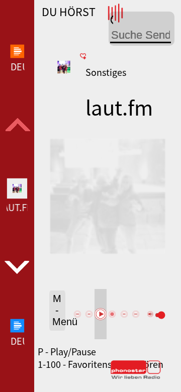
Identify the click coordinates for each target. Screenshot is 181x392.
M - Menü (59, 310)
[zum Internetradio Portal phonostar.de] (136, 377)
